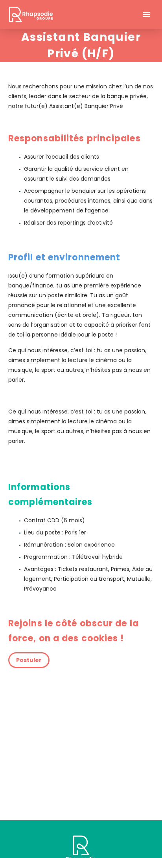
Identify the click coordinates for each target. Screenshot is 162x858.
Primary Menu (147, 14)
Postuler (29, 660)
